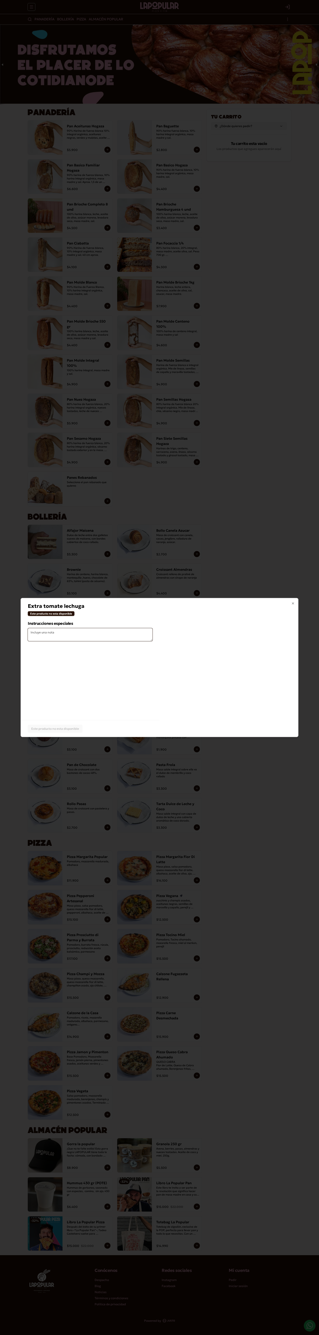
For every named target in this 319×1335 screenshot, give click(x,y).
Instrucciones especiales (50, 623)
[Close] (293, 603)
